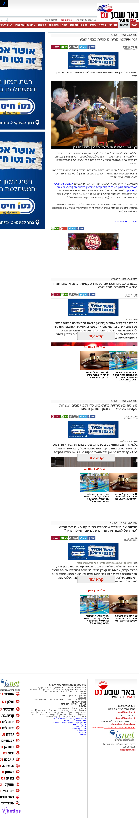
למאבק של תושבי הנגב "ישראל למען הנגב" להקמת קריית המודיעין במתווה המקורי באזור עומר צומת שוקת (95, 187)
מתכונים (73, 695)
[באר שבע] (118, 22)
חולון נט (82, 732)
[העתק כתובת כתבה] (73, 48)
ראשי (134, 24)
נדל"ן (84, 24)
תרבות (74, 24)
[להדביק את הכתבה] (63, 229)
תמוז (64, 24)
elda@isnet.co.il (127, 750)
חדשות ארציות (79, 708)
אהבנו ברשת (80, 712)
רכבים (31, 712)
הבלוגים (82, 697)
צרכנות (31, 24)
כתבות (83, 695)
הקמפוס (54, 24)
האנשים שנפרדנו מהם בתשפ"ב (50, 687)
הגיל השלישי (51, 716)
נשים (31, 710)
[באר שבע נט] (116, 698)
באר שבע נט (130, 34)
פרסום (83, 734)
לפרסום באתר (51, 20)
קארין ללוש (93, 563)
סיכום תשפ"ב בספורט (76, 687)
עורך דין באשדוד (79, 728)
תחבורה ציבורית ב (67, 716)
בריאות (19, 24)
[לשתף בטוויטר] (82, 48)
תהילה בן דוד (82, 563)
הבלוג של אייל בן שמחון (76, 699)
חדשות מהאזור (63, 708)
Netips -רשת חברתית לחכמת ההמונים (69, 722)
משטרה (129, 319)
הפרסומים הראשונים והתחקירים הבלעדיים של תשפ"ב (63, 689)
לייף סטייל (40, 710)
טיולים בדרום (80, 726)
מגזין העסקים (79, 702)
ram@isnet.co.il (126, 712)
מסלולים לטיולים (79, 724)
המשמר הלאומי (126, 441)
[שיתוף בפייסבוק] (91, 48)
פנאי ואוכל (62, 714)
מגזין (93, 24)
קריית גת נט (81, 730)
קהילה (102, 24)
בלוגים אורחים (40, 699)
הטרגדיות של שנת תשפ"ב (53, 691)
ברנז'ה (52, 714)
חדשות (124, 24)
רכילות (42, 24)
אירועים (82, 714)
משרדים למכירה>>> (126, 221)
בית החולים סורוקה (107, 563)
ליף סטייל (63, 695)
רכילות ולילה (53, 710)
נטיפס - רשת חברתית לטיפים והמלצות (69, 718)
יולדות (129, 563)
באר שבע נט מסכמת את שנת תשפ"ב (67, 685)
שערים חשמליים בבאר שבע (74, 720)
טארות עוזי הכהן (56, 699)
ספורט (113, 24)
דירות (39, 712)
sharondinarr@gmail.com (123, 724)
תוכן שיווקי (65, 704)
